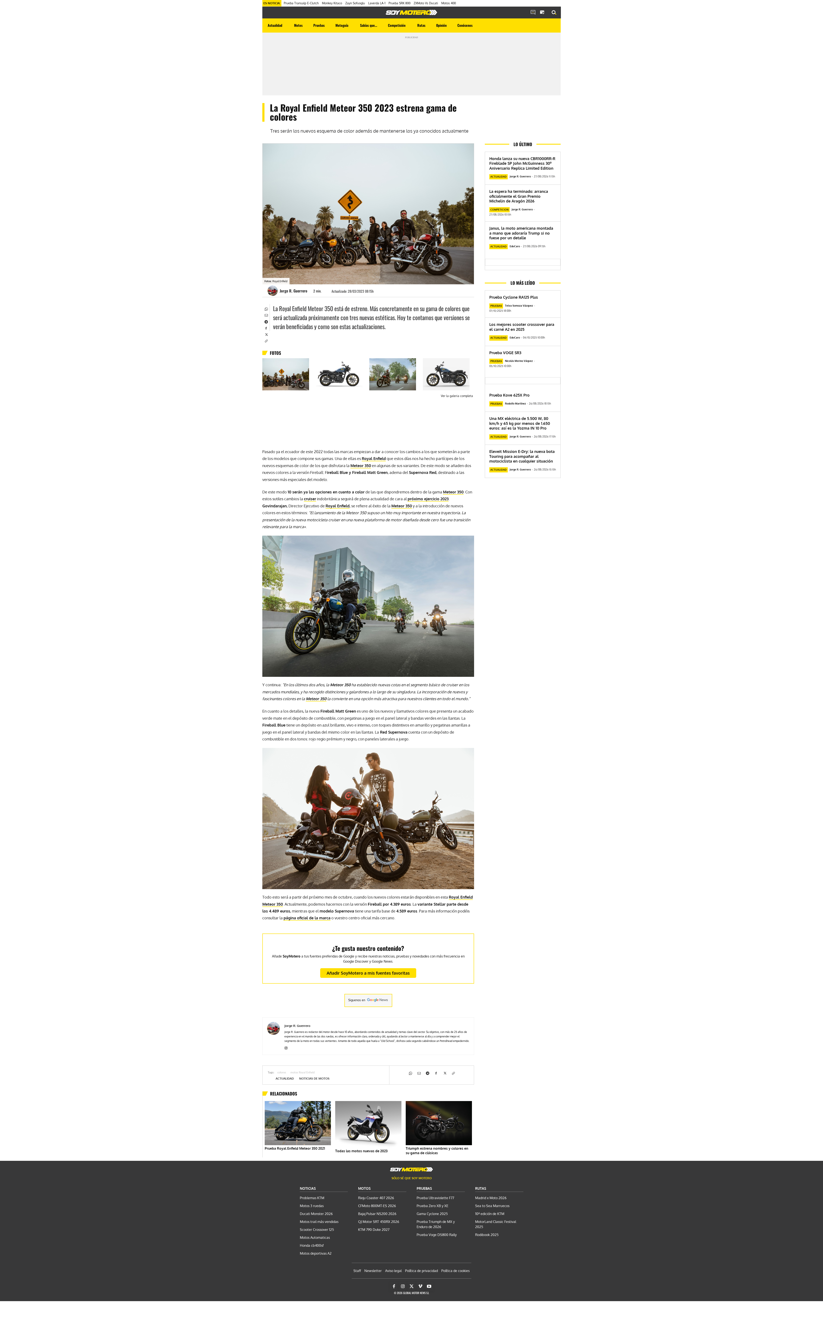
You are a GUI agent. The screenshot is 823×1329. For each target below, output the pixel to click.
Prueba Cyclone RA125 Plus (513, 297)
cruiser (310, 498)
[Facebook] (266, 328)
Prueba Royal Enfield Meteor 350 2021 (295, 1148)
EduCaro (515, 246)
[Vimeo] (420, 1286)
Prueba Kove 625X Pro (509, 395)
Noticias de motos (314, 1078)
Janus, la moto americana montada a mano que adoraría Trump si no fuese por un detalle (521, 233)
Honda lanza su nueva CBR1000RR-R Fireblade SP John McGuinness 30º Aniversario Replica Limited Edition (522, 163)
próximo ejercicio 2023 (428, 498)
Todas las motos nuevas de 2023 (361, 1151)
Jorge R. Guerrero (293, 291)
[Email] (266, 315)
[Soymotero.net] (411, 12)
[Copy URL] (266, 341)
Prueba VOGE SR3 (505, 352)
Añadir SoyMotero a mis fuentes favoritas (368, 973)
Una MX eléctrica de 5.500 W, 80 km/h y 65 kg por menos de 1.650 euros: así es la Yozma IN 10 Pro (519, 423)
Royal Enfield (374, 458)
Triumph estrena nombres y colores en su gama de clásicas (437, 1150)
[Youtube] (429, 1286)
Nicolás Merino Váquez (519, 361)
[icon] (533, 12)
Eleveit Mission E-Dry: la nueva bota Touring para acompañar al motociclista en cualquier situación (522, 456)
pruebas (496, 305)
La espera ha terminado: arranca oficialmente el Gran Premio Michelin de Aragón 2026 (518, 196)
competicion (499, 209)
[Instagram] (286, 1047)
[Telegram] (266, 321)
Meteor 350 (360, 465)
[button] (554, 12)
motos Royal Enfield (302, 1072)
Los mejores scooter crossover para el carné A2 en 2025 (521, 327)
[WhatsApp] (266, 308)
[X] (266, 334)
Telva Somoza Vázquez (519, 305)
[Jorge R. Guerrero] (273, 291)
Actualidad (285, 1078)
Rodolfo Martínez (515, 403)
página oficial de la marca (307, 917)
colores (281, 1072)
